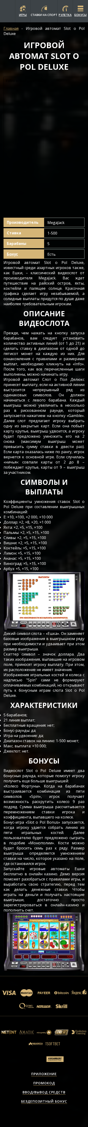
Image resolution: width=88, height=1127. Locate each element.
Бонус (12, 254)
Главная (11, 28)
